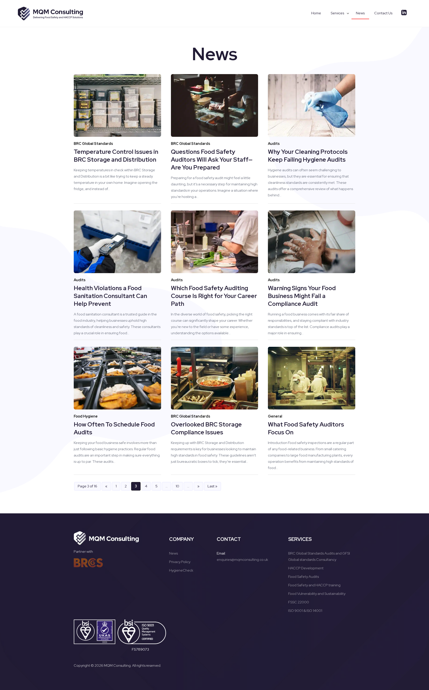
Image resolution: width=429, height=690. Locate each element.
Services (337, 13)
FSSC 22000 (298, 602)
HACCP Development (306, 568)
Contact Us (383, 13)
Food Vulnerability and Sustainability (316, 593)
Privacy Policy (179, 561)
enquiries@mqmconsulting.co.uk (242, 559)
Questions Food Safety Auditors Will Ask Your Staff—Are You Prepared (211, 159)
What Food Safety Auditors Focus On (306, 428)
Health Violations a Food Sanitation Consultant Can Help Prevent (110, 296)
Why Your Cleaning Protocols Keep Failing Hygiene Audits (308, 155)
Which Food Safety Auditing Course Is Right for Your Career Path (214, 296)
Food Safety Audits (303, 576)
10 (177, 486)
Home (316, 13)
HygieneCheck (181, 570)
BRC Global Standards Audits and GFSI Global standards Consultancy (319, 556)
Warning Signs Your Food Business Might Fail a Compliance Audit (302, 296)
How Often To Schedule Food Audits (114, 428)
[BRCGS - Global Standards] (88, 562)
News (360, 13)
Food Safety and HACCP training (314, 585)
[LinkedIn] (404, 13)
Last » (212, 486)
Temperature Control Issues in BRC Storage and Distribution (116, 155)
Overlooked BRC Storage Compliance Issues (206, 428)
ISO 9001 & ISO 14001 (305, 610)
